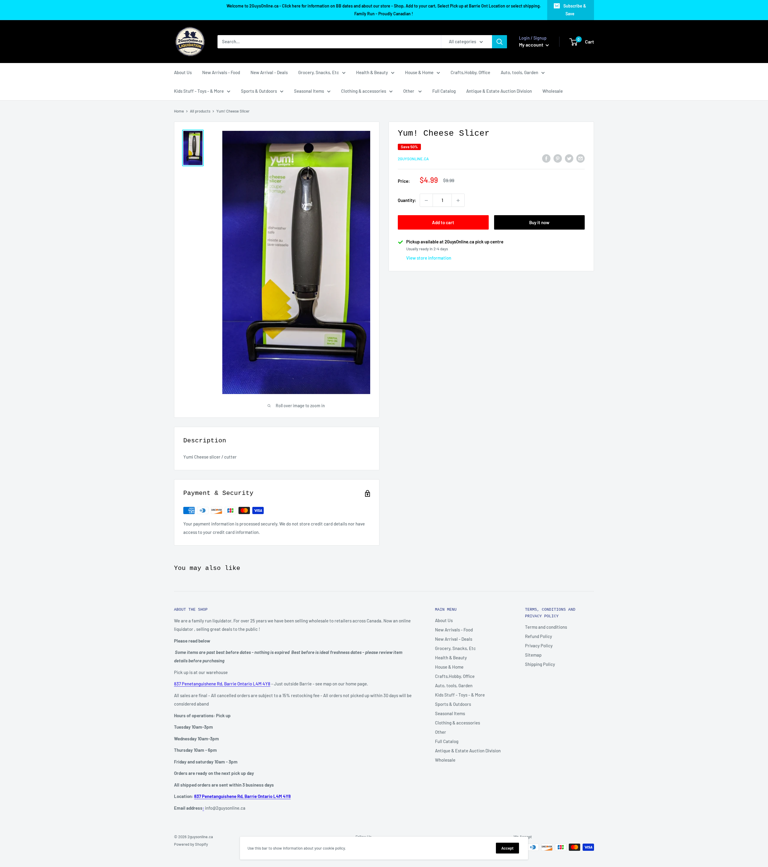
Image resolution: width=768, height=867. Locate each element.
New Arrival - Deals (269, 72)
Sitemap (533, 655)
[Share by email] (580, 157)
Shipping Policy (540, 664)
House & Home (419, 72)
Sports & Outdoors (259, 91)
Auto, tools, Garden (519, 72)
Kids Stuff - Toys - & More (199, 91)
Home (179, 111)
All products (200, 111)
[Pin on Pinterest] (558, 157)
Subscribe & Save (574, 9)
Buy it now (539, 222)
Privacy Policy (539, 645)
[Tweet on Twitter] (569, 157)
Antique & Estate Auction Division (499, 91)
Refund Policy (538, 636)
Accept (507, 848)
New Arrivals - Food (221, 72)
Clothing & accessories (363, 91)
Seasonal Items (309, 91)
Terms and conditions (546, 627)
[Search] (499, 41)
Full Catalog (444, 91)
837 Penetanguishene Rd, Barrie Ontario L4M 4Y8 (222, 683)
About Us (183, 72)
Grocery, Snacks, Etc (318, 72)
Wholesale (552, 91)
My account (531, 44)
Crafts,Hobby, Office (470, 72)
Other (409, 91)
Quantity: (407, 200)
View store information (428, 258)
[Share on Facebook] (546, 157)
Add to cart (443, 222)
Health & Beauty (372, 72)
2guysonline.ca (413, 158)
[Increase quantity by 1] (458, 200)
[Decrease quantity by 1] (426, 200)
